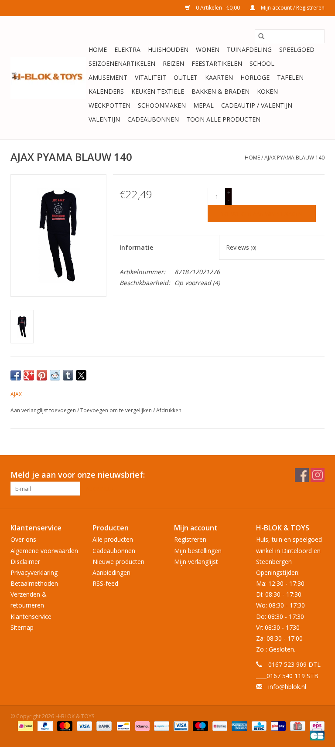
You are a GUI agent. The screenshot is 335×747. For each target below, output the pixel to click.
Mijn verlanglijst (196, 561)
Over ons (23, 539)
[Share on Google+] (29, 375)
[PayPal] (44, 725)
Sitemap (22, 627)
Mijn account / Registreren (292, 7)
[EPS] (316, 725)
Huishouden (168, 49)
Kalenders (106, 91)
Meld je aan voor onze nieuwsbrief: (77, 474)
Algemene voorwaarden (44, 551)
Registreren (190, 539)
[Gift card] (296, 725)
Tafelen (290, 77)
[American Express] (238, 725)
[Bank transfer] (103, 725)
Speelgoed (296, 49)
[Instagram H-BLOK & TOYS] (318, 475)
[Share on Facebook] (15, 375)
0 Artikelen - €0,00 (218, 7)
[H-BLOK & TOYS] (48, 78)
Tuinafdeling (249, 49)
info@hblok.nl (287, 686)
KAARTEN (219, 77)
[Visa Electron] (180, 725)
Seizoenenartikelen (122, 63)
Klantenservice (30, 616)
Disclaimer (25, 561)
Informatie (136, 247)
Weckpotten (109, 105)
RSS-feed (105, 583)
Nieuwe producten (118, 561)
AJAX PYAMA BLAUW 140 (294, 157)
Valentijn (104, 119)
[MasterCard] (64, 725)
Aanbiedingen (111, 572)
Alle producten (112, 539)
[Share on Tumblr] (68, 375)
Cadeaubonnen (153, 119)
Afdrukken (168, 410)
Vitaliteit (150, 77)
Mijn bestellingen (198, 551)
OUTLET (186, 77)
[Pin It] (42, 375)
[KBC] (258, 725)
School (262, 63)
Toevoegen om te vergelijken (116, 410)
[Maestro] (199, 725)
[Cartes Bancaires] (316, 735)
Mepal (203, 105)
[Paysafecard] (160, 725)
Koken (267, 91)
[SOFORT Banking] (141, 725)
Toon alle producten (223, 119)
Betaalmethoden (34, 583)
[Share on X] (81, 375)
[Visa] (83, 725)
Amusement (108, 77)
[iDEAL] (24, 725)
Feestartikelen (216, 63)
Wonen (207, 49)
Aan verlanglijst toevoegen (43, 410)
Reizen (173, 63)
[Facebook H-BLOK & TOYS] (302, 475)
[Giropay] (277, 725)
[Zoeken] (261, 36)
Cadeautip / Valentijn (256, 105)
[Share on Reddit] (55, 375)
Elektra (127, 49)
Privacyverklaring (34, 572)
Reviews (241, 247)
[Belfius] (219, 725)
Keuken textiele (157, 91)
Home (98, 49)
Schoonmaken (162, 105)
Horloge (255, 77)
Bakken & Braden (220, 91)
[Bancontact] (122, 725)
